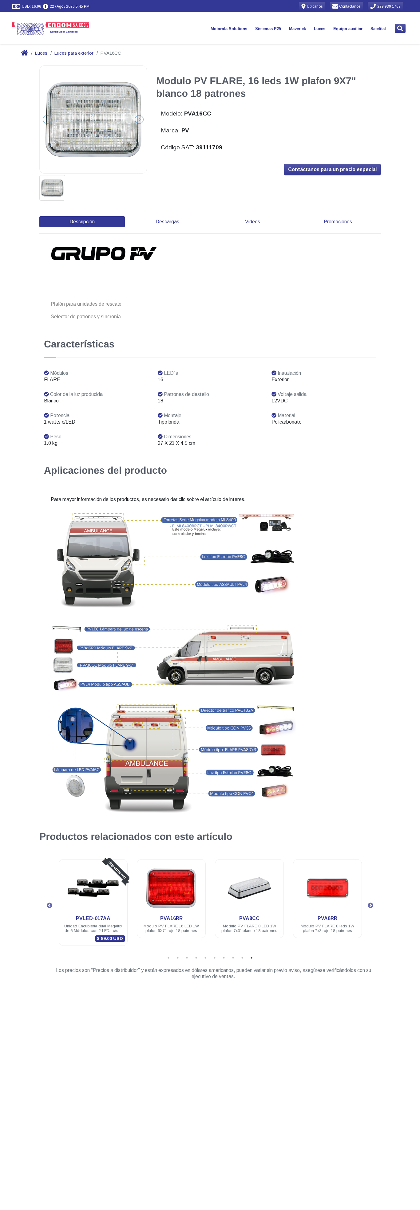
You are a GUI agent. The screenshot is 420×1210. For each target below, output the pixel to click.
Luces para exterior (73, 53)
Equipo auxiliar (348, 28)
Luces (319, 28)
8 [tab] (233, 958)
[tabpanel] (93, 906)
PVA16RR (171, 918)
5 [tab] (205, 958)
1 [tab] (168, 958)
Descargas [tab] (167, 221)
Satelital (378, 28)
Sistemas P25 (268, 28)
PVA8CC (249, 918)
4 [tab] (196, 958)
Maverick (297, 28)
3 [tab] (187, 958)
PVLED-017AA (93, 918)
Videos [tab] (252, 221)
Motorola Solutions (229, 28)
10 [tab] (251, 958)
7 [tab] (224, 958)
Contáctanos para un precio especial (332, 169)
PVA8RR (327, 918)
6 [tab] (215, 958)
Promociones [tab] (338, 221)
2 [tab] (178, 958)
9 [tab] (242, 958)
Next (370, 906)
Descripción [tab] (82, 221)
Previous (49, 906)
